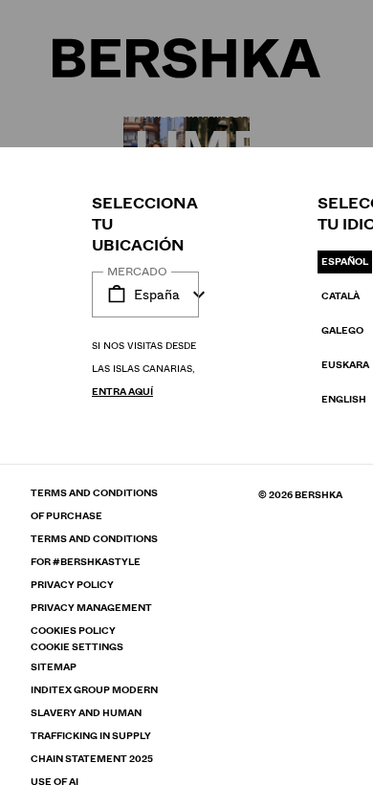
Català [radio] (340, 296)
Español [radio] (344, 261)
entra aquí (122, 391)
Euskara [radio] (345, 365)
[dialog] (186, 403)
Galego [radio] (342, 330)
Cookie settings (77, 647)
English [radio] (343, 399)
